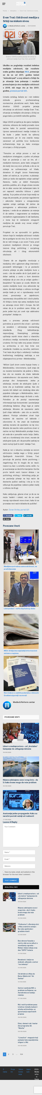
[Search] (39, 3)
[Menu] (3, 3)
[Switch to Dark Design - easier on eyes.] (35, 4)
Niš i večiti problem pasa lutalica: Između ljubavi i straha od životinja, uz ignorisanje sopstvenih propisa (28, 1009)
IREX (27, 72)
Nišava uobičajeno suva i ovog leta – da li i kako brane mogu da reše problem (20, 781)
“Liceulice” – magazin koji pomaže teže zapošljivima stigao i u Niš (28, 1040)
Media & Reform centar (17, 26)
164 (21, 1054)
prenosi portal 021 (18, 91)
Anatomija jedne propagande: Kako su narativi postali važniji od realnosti (20, 814)
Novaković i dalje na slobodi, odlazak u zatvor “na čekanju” (28, 962)
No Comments (10, 29)
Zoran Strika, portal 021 (19, 510)
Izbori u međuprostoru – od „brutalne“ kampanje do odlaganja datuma (20, 747)
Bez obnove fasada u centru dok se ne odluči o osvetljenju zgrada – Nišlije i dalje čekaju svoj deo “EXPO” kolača (28, 945)
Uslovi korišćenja (21, 1071)
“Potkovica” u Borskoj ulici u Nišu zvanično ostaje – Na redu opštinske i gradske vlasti (28, 927)
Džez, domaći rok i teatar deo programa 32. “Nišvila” (28, 1026)
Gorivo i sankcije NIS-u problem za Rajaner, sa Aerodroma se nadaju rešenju (27, 991)
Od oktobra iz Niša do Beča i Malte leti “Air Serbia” (26, 976)
